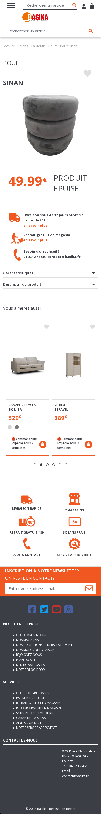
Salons (22, 45)
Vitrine (60, 404)
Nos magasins (27, 640)
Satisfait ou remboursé (34, 713)
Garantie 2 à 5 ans (30, 718)
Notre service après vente (36, 727)
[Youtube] (56, 611)
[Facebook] (32, 611)
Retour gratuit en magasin (38, 708)
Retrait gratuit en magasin (38, 703)
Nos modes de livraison (35, 650)
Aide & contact (28, 723)
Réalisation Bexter (62, 808)
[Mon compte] (84, 7)
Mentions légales (30, 665)
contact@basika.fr (75, 776)
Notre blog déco (30, 669)
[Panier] (92, 4)
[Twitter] (44, 611)
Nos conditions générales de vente (44, 645)
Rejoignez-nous (28, 654)
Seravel (61, 409)
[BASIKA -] (35, 18)
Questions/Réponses (32, 693)
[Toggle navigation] (11, 5)
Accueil (9, 45)
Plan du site (25, 660)
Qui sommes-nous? (30, 635)
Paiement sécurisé (30, 698)
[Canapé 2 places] (27, 365)
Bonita (15, 409)
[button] (35, 464)
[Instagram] (68, 611)
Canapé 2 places (22, 404)
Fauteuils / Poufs (44, 45)
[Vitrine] (73, 365)
